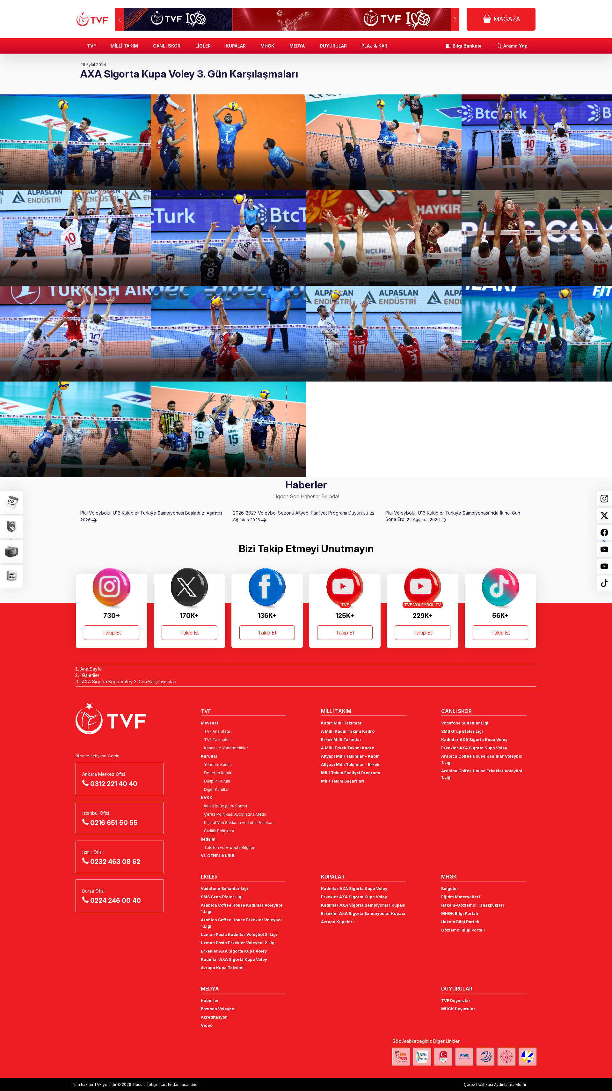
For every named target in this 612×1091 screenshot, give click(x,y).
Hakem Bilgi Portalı (460, 921)
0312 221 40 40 (113, 784)
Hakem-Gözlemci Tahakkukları (472, 905)
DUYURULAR (333, 45)
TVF (91, 45)
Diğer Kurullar (216, 789)
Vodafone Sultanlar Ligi (464, 723)
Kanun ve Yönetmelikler (226, 748)
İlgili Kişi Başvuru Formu (225, 806)
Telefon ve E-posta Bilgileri (229, 847)
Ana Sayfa (91, 669)
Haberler (210, 1000)
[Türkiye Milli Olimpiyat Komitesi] (443, 1056)
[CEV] (527, 1056)
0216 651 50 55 (114, 823)
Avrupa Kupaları (337, 921)
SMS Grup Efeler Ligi (462, 731)
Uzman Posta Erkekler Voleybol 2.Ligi (238, 942)
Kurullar (209, 756)
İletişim (208, 839)
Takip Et (111, 632)
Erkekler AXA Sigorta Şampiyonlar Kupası (363, 913)
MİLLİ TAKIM (124, 45)
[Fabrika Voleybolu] (401, 1056)
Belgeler (449, 888)
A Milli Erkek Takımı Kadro (347, 748)
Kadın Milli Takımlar (341, 723)
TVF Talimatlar (217, 739)
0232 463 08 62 (115, 861)
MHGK (267, 45)
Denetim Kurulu (218, 772)
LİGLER (203, 45)
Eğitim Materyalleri (460, 896)
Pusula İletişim (146, 1084)
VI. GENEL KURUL (218, 855)
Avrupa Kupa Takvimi (222, 967)
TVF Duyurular (455, 1000)
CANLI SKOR (166, 45)
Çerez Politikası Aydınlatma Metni (235, 814)
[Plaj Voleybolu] (422, 1056)
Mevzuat (209, 723)
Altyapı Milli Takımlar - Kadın (350, 756)
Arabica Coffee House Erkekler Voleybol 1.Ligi (481, 774)
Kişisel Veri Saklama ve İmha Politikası (239, 822)
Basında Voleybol (218, 1008)
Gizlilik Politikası (219, 830)
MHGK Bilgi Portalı (459, 913)
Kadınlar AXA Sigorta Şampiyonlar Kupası (363, 905)
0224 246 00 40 (115, 900)
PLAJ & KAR (374, 45)
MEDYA (297, 45)
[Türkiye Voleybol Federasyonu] (92, 19)
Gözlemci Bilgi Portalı (463, 930)
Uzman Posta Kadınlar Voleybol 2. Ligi (239, 934)
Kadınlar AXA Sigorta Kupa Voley (474, 739)
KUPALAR (236, 45)
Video (207, 1025)
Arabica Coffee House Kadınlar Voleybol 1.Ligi (481, 759)
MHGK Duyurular (458, 1008)
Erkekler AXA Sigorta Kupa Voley (474, 748)
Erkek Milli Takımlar (341, 739)
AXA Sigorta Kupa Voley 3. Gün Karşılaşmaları (129, 681)
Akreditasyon (214, 1017)
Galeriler (90, 675)
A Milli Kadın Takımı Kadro (348, 731)
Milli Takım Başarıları (342, 781)
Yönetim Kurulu (218, 764)
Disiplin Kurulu (217, 781)
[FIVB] (464, 1056)
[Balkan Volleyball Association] (485, 1056)
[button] (455, 19)
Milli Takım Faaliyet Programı (350, 772)
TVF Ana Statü (217, 731)
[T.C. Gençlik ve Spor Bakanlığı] (506, 1056)
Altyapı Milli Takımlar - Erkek (350, 764)
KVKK (206, 797)
